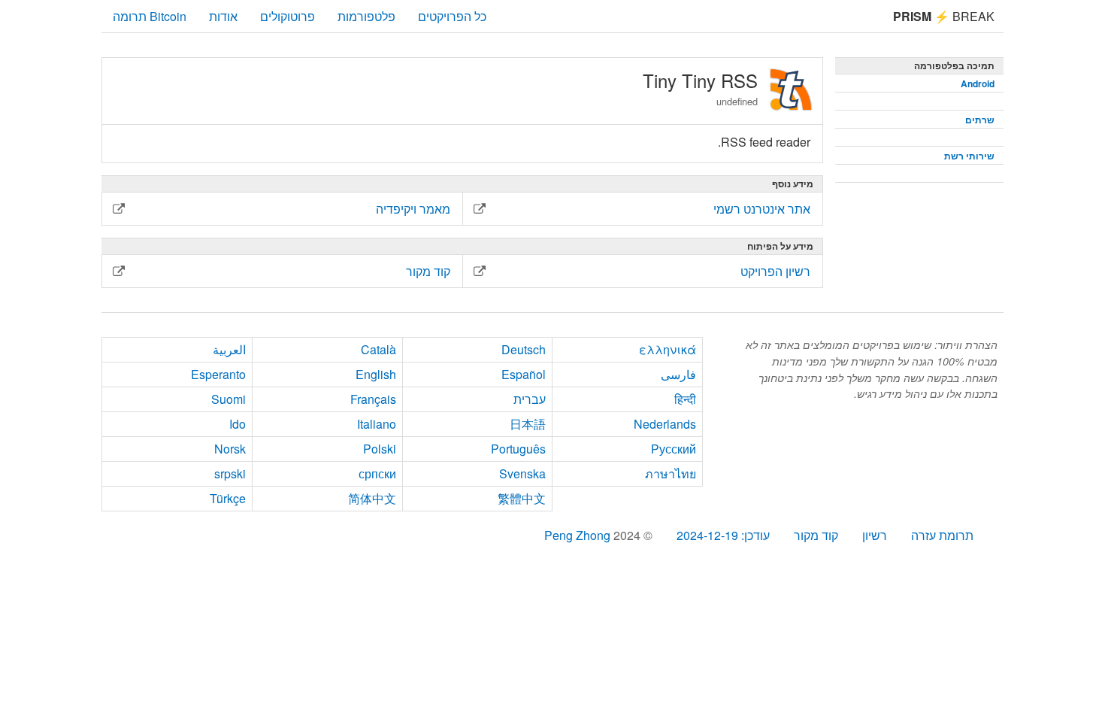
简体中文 (372, 498)
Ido (237, 423)
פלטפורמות (366, 16)
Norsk (230, 448)
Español (523, 374)
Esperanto (218, 374)
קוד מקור (816, 535)
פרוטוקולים (287, 16)
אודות (223, 16)
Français (373, 399)
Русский (673, 448)
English (376, 374)
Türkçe (228, 498)
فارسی (678, 374)
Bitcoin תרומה (149, 16)
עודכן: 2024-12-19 (723, 535)
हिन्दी (685, 399)
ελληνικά (667, 349)
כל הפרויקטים (452, 16)
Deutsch (523, 349)
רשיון (874, 535)
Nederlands (665, 423)
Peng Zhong (578, 535)
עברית (529, 399)
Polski (379, 448)
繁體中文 (522, 498)
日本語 (528, 423)
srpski (230, 473)
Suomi (228, 399)
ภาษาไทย (670, 473)
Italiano (376, 423)
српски (377, 473)
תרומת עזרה (942, 535)
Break (943, 16)
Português (518, 448)
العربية (229, 349)
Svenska (522, 473)
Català (378, 349)
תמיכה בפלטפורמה (954, 65)
